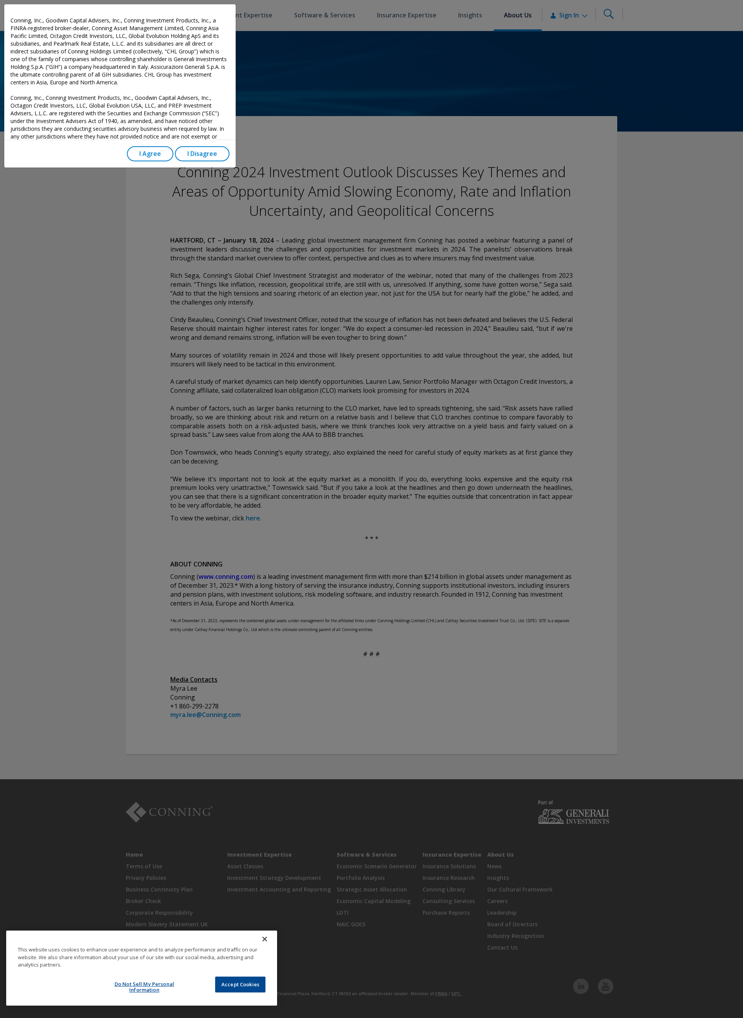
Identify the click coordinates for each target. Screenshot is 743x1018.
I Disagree (202, 153)
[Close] (264, 939)
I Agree (150, 153)
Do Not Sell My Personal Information (144, 987)
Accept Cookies (240, 984)
